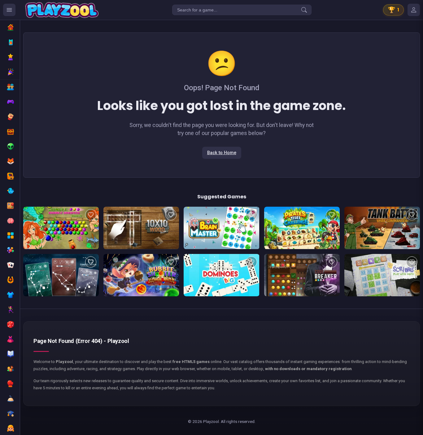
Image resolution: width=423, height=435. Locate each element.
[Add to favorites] (90, 214)
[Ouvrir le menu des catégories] (9, 10)
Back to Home (221, 152)
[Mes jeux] (414, 10)
